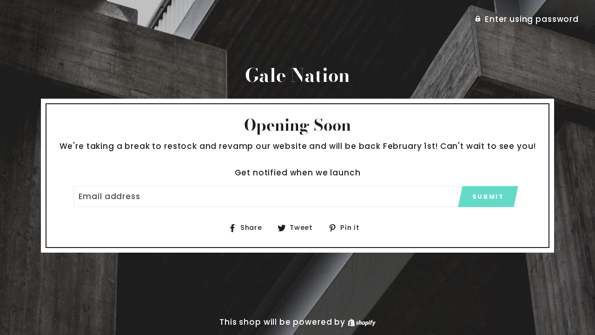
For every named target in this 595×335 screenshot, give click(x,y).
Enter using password (532, 19)
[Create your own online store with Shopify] (362, 322)
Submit (488, 196)
